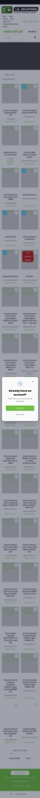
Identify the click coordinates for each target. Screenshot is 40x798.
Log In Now (20, 408)
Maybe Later (20, 414)
